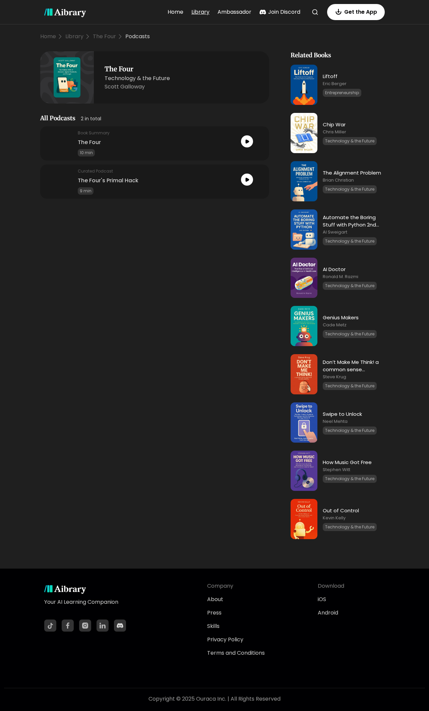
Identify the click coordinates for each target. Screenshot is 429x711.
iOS (322, 599)
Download (331, 586)
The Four (104, 36)
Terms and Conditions (236, 653)
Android (328, 613)
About (215, 599)
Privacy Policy (225, 639)
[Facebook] (68, 626)
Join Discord (284, 12)
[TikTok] (50, 626)
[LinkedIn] (103, 626)
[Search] (315, 12)
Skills (213, 626)
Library (200, 12)
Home (175, 12)
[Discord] (120, 626)
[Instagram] (85, 626)
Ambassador (234, 12)
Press (214, 613)
